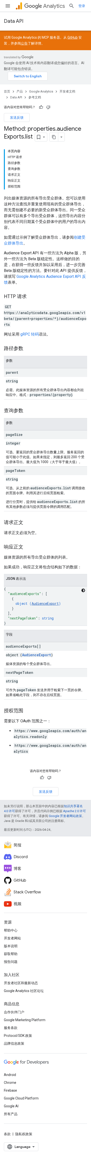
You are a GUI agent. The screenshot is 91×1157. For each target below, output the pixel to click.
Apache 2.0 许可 (74, 811)
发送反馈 (17, 117)
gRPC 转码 (29, 334)
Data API (13, 21)
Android (10, 1075)
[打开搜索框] (71, 6)
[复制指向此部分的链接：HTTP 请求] (31, 297)
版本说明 (10, 946)
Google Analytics (41, 91)
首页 (7, 91)
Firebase (10, 1090)
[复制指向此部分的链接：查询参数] (28, 411)
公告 (24, 43)
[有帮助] (41, 107)
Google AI (11, 1106)
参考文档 (34, 97)
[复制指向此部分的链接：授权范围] (28, 711)
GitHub (72, 37)
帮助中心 (10, 930)
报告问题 (10, 962)
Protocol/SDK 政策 (18, 1036)
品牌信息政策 (14, 1043)
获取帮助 (10, 954)
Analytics (54, 6)
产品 (20, 91)
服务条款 (10, 1028)
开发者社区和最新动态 (21, 983)
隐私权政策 (23, 1134)
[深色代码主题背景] (83, 590)
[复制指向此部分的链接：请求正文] (28, 523)
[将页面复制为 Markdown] (54, 137)
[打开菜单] (8, 6)
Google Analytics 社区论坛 (24, 991)
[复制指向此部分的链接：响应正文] (28, 547)
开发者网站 (12, 938)
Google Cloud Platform (21, 1098)
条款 (7, 1134)
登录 (81, 6)
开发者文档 (67, 91)
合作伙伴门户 (14, 1012)
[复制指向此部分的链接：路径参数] (28, 349)
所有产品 (10, 1114)
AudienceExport (45, 603)
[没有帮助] (48, 107)
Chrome (10, 1083)
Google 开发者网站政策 (65, 816)
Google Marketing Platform (24, 1020)
